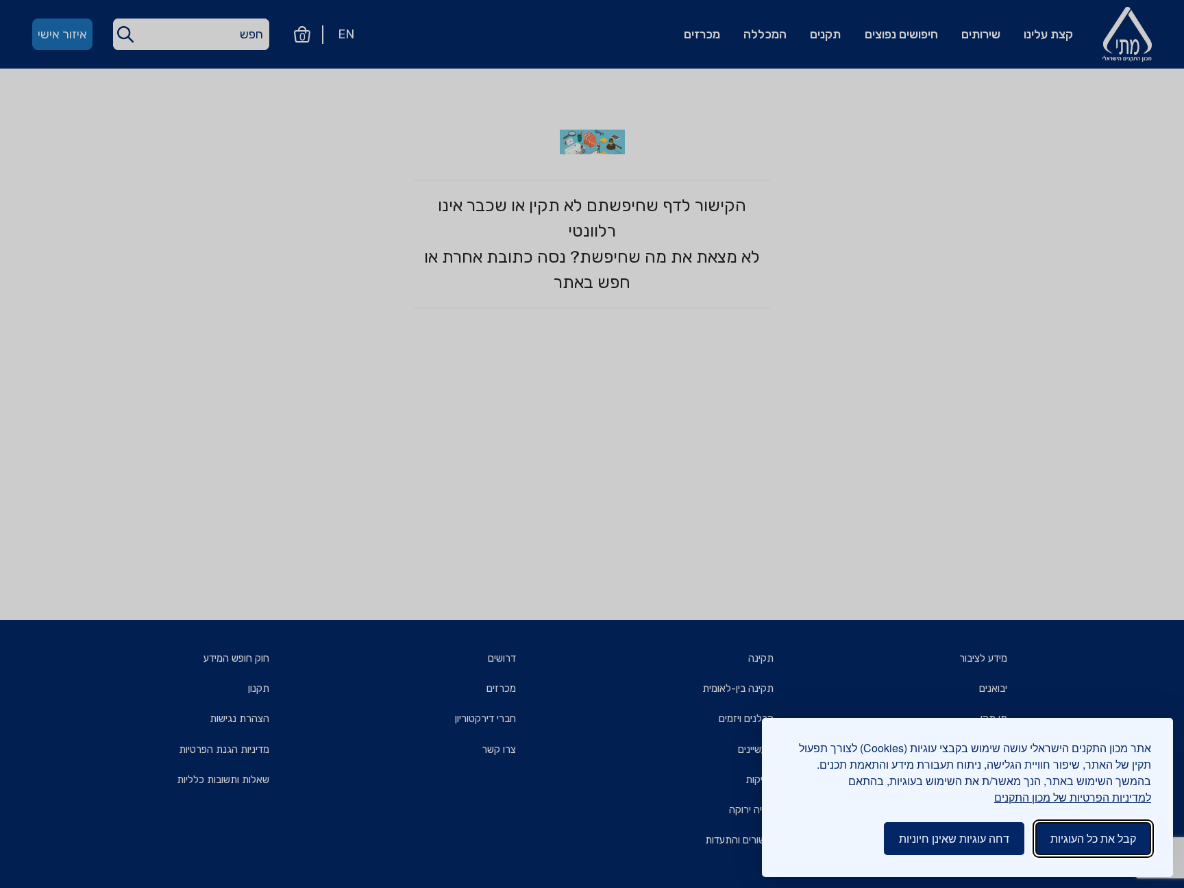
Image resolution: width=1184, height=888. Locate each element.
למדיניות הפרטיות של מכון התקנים (1072, 797)
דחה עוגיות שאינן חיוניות (954, 838)
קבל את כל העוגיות (1093, 838)
